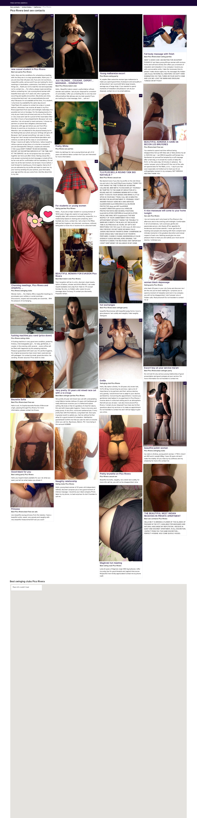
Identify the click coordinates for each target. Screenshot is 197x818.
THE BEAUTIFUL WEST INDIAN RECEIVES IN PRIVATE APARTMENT (162, 514)
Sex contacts (15, 7)
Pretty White (62, 146)
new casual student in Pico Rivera (28, 69)
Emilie (103, 380)
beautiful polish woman (156, 448)
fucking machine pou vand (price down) (31, 335)
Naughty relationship (66, 481)
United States (27, 7)
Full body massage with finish (159, 54)
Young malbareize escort (112, 73)
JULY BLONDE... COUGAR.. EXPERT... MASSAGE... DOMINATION (75, 81)
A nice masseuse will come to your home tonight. (165, 211)
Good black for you (21, 471)
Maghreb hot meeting (111, 563)
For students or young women (71, 205)
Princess (15, 509)
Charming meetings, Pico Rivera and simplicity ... (29, 286)
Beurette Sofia (18, 399)
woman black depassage (157, 282)
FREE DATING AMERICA (18, 3)
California (37, 7)
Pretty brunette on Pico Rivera (115, 473)
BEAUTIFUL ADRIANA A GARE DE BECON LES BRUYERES (161, 143)
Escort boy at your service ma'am (161, 368)
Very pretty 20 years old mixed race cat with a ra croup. (76, 391)
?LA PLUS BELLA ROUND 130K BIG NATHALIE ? (118, 173)
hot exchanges (107, 305)
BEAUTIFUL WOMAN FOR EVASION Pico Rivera (76, 274)
